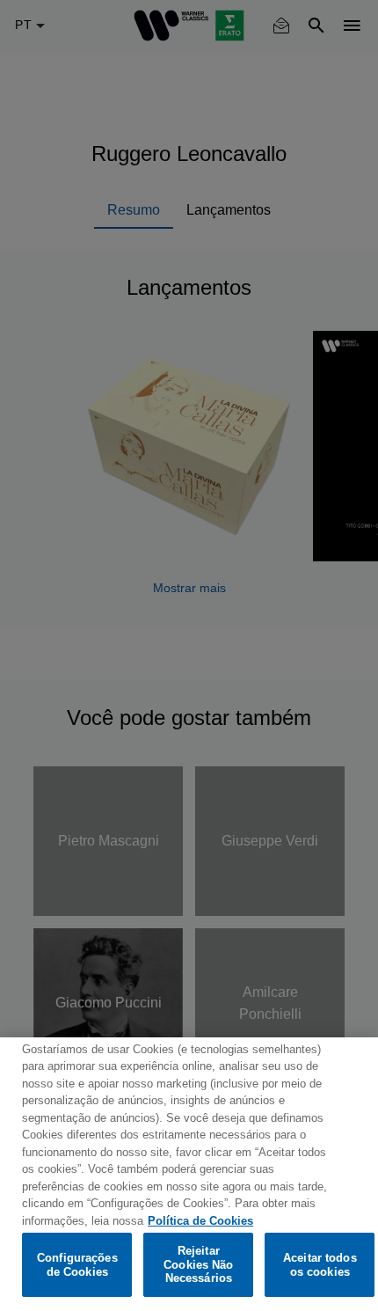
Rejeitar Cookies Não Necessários (198, 1264)
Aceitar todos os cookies (320, 1264)
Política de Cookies (200, 1220)
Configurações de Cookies (77, 1264)
